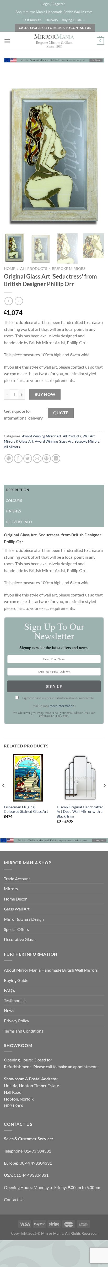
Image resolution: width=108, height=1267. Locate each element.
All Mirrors (12, 447)
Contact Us (14, 1199)
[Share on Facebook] (18, 458)
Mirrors (11, 888)
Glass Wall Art (17, 908)
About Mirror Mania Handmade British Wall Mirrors (54, 12)
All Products (33, 268)
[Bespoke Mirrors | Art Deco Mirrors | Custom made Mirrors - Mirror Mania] (54, 41)
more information (62, 706)
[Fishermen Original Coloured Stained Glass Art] (27, 778)
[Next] (95, 155)
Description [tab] (17, 490)
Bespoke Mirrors (68, 268)
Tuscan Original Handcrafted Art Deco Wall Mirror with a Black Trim (80, 811)
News (9, 1010)
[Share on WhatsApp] (8, 458)
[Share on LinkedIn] (56, 458)
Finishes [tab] (13, 511)
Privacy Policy (16, 1020)
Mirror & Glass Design (24, 919)
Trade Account (17, 878)
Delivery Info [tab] (19, 522)
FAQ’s (9, 990)
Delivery (51, 20)
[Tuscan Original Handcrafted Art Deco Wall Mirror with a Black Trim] (80, 778)
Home (9, 268)
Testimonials (32, 20)
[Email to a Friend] (37, 458)
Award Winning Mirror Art (41, 436)
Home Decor (15, 898)
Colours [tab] (14, 501)
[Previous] (12, 155)
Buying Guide (72, 20)
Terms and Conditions (23, 1030)
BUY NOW (45, 394)
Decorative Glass (19, 939)
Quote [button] (60, 412)
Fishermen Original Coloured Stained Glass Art (26, 809)
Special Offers (16, 929)
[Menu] (7, 41)
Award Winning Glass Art (54, 441)
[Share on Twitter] (27, 458)
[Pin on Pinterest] (46, 458)
